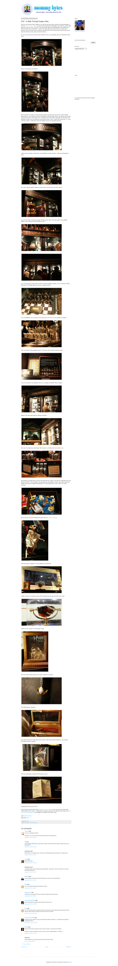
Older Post (68, 946)
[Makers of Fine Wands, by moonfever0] (35, 111)
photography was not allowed (45, 809)
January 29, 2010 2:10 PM (30, 880)
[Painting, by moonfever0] (41, 593)
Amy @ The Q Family (29, 917)
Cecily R (27, 831)
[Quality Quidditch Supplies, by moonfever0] (41, 280)
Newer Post (23, 946)
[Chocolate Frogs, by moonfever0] (41, 477)
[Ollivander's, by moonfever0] (41, 66)
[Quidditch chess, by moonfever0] (41, 379)
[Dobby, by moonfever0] (35, 560)
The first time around (31, 25)
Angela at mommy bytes (80, 31)
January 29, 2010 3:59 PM (30, 896)
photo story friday (33, 822)
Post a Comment (26, 944)
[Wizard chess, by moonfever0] (41, 314)
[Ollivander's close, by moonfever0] (41, 150)
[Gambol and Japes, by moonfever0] (41, 217)
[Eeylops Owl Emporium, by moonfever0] (41, 445)
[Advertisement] (87, 62)
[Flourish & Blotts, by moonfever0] (41, 251)
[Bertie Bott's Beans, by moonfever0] (41, 514)
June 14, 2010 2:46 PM (30, 941)
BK (25, 841)
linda (26, 884)
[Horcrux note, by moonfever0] (41, 803)
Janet (26, 859)
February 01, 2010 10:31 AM (31, 922)
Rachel (26, 927)
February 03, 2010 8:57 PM (31, 933)
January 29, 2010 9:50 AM (30, 854)
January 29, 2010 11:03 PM (31, 904)
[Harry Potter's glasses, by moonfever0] (41, 736)
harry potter (27, 822)
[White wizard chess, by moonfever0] (41, 347)
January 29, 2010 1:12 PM (30, 872)
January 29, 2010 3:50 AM (30, 846)
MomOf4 (27, 876)
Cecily (27, 817)
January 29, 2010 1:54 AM (30, 837)
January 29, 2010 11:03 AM (31, 862)
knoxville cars (28, 892)
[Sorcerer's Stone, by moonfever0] (41, 625)
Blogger (70, 962)
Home (46, 946)
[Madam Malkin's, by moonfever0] (41, 184)
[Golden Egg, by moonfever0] (41, 704)
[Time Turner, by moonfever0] (35, 671)
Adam (66, 119)
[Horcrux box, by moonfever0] (41, 771)
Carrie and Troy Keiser (30, 900)
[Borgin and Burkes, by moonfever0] (41, 412)
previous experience (52, 517)
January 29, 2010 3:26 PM (30, 888)
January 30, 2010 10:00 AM (31, 913)
